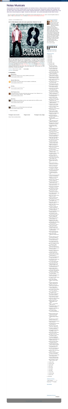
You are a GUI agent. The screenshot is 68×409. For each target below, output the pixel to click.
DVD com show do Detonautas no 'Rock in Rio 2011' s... (54, 257)
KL (11, 86)
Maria (12, 105)
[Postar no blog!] (25, 69)
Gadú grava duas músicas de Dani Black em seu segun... (54, 123)
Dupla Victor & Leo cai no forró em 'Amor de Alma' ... (54, 149)
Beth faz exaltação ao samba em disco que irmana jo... (53, 239)
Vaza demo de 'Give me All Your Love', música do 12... (54, 326)
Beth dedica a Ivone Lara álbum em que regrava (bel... (54, 285)
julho (50, 366)
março (50, 371)
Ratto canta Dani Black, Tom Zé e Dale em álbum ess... (54, 211)
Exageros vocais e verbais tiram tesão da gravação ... (54, 111)
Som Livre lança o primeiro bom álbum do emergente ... (54, 91)
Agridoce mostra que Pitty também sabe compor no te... (53, 160)
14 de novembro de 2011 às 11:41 (17, 82)
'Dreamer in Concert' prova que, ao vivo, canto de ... (53, 165)
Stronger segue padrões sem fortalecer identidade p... (54, 73)
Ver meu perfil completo (51, 42)
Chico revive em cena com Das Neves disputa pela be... (54, 355)
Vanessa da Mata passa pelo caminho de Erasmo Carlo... (54, 357)
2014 (49, 57)
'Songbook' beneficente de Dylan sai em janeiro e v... (53, 144)
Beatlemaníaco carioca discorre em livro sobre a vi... (54, 109)
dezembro (51, 63)
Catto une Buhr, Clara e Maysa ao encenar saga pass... (54, 290)
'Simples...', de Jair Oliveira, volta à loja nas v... (53, 304)
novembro (51, 64)
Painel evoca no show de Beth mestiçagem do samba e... (54, 187)
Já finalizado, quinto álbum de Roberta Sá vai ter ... (54, 308)
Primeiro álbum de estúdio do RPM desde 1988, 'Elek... (54, 138)
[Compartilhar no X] (26, 69)
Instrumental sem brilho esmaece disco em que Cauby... (53, 126)
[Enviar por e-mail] (24, 69)
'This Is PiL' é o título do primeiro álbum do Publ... (53, 66)
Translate (54, 381)
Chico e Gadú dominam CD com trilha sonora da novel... (54, 241)
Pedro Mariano (15, 70)
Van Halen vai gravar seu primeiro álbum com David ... (54, 253)
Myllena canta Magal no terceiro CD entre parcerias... (54, 246)
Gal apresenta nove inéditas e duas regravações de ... (54, 89)
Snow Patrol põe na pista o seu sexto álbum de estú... (54, 259)
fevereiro (50, 373)
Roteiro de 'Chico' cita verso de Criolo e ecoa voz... (54, 351)
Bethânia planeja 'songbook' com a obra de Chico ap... (53, 86)
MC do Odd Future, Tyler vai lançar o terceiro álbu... (53, 225)
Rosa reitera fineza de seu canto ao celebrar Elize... (53, 68)
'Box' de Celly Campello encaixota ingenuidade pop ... (54, 311)
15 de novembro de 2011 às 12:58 (17, 108)
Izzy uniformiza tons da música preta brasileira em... (54, 324)
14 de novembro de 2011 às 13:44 (17, 88)
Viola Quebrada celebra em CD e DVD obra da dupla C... (54, 306)
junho (50, 367)
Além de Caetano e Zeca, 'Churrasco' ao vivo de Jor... (54, 191)
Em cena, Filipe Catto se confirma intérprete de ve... (54, 287)
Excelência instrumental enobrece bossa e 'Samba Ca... (53, 316)
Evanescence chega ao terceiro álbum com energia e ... (54, 299)
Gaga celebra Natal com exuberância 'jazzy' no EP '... (54, 156)
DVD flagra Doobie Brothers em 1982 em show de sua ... (54, 339)
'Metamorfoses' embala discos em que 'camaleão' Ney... (54, 135)
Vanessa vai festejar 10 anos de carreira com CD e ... (53, 131)
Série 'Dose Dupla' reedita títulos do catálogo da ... (53, 216)
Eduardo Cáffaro (14, 80)
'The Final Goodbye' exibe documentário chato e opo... (54, 71)
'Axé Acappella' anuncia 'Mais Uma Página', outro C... (54, 330)
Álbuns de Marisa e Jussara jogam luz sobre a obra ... (53, 360)
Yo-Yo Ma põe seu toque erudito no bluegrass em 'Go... (53, 173)
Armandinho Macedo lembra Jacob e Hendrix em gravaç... (54, 344)
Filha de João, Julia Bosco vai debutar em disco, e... (54, 202)
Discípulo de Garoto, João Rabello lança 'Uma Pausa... (54, 220)
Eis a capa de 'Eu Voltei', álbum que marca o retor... (54, 277)
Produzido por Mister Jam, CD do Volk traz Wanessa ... (54, 209)
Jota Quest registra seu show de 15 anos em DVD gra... (54, 237)
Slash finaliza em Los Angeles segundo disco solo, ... (54, 100)
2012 (49, 60)
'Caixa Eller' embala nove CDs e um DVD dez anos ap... (54, 266)
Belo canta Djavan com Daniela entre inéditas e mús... (54, 200)
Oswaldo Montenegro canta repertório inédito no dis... (53, 264)
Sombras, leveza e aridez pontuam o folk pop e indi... (54, 98)
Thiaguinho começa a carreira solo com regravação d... (54, 93)
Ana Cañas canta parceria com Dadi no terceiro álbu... (54, 275)
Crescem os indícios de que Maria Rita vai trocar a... (53, 198)
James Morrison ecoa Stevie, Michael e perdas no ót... (53, 319)
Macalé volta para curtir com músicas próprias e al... (53, 218)
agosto (50, 364)
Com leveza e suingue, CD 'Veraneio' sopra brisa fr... (53, 207)
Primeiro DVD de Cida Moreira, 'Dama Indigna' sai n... (54, 158)
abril (50, 370)
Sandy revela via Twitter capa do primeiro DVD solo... (54, 333)
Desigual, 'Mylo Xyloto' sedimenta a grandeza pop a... (54, 234)
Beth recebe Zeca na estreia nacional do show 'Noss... (53, 189)
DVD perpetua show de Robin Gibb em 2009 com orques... (54, 77)
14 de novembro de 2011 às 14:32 (17, 95)
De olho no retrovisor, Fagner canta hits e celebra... (54, 107)
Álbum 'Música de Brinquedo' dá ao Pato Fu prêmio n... (53, 294)
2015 (49, 56)
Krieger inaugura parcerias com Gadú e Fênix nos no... (54, 80)
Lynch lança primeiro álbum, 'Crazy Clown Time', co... (53, 346)
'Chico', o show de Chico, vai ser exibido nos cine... (53, 292)
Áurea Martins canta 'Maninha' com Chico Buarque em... (54, 170)
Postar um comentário (13, 110)
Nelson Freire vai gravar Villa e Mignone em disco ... (54, 196)
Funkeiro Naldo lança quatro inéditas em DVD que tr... (53, 121)
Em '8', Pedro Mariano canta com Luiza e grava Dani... (53, 262)
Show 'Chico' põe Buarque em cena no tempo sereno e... (54, 348)
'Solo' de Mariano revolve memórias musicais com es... (54, 214)
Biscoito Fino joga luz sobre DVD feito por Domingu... (53, 314)
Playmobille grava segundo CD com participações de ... (54, 95)
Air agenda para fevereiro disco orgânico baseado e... (54, 102)
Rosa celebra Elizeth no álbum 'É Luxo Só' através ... (54, 273)
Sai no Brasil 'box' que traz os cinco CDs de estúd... (54, 82)
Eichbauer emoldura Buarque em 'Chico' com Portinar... (54, 353)
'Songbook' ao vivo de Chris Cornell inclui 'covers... (53, 178)
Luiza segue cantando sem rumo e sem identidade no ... (54, 337)
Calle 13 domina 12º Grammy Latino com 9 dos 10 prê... (54, 296)
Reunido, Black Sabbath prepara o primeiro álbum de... (53, 280)
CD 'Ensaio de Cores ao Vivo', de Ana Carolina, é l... (54, 255)
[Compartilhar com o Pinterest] (28, 69)
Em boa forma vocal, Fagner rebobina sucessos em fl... (53, 104)
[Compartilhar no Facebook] (27, 69)
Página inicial (27, 114)
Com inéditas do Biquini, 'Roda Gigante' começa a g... (54, 153)
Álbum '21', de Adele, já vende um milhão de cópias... (54, 244)
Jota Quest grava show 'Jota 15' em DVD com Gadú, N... (54, 84)
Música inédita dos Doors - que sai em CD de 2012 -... (54, 193)
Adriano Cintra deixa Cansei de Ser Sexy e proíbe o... (54, 248)
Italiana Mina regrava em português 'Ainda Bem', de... (54, 116)
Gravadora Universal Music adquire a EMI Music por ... (54, 283)
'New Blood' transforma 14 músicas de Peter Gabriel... (54, 142)
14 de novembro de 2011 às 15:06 (17, 102)
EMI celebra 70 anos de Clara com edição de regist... (54, 335)
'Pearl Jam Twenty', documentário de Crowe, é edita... (53, 118)
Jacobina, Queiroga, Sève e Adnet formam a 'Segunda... (54, 75)
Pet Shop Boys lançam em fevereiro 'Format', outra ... (53, 227)
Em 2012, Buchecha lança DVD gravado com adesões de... (54, 175)
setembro (50, 363)
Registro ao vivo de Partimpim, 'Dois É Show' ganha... (54, 147)
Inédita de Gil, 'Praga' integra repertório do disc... (53, 151)
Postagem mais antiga (39, 114)
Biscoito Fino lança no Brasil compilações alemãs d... (53, 342)
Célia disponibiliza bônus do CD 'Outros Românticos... (54, 223)
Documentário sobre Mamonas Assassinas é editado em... (54, 271)
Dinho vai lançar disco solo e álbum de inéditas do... (53, 129)
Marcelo (12, 74)
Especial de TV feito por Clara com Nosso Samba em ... (54, 250)
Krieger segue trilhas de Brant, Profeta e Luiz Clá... (54, 205)
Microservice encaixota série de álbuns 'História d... (54, 321)
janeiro (50, 374)
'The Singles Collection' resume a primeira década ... (54, 229)
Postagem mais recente (14, 114)
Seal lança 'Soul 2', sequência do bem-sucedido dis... (54, 180)
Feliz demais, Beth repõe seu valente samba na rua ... (54, 182)
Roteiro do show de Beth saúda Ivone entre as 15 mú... (54, 184)
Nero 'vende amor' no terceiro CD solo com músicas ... (54, 140)
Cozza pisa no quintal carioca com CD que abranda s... (54, 328)
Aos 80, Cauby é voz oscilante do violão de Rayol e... (54, 133)
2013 (49, 59)
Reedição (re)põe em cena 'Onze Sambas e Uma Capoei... (53, 301)
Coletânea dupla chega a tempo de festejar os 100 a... (54, 268)
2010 (49, 376)
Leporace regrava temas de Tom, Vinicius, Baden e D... (54, 232)
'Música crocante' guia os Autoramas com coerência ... (54, 163)
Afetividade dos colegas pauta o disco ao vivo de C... (54, 113)
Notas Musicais (16, 5)
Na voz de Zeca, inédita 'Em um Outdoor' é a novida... (53, 168)
